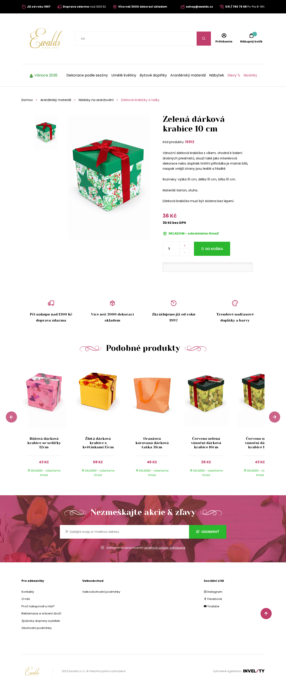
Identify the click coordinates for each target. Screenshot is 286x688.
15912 (189, 142)
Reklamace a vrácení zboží (41, 613)
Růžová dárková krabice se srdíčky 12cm (44, 442)
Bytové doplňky (153, 75)
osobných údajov (156, 548)
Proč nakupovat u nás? (38, 606)
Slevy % (233, 75)
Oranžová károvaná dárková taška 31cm (152, 442)
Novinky (250, 75)
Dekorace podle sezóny (87, 75)
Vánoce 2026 (45, 75)
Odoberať (209, 531)
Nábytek (216, 75)
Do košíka (214, 249)
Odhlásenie (177, 548)
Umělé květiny (123, 75)
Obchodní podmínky (36, 628)
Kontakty (27, 592)
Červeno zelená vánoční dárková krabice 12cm (260, 442)
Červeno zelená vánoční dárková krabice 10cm (206, 442)
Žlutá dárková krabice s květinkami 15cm (98, 442)
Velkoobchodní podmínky (101, 592)
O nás (25, 599)
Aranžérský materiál (188, 75)
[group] (48, 423)
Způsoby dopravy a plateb (40, 621)
